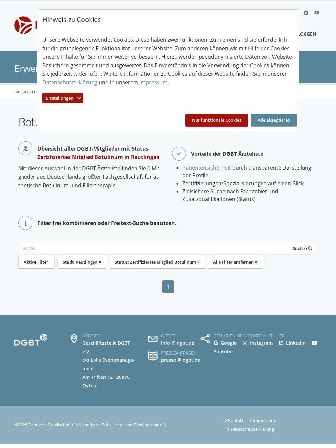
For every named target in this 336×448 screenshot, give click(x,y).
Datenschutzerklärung (69, 82)
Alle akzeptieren (274, 120)
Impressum (153, 82)
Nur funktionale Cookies (216, 120)
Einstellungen (59, 98)
